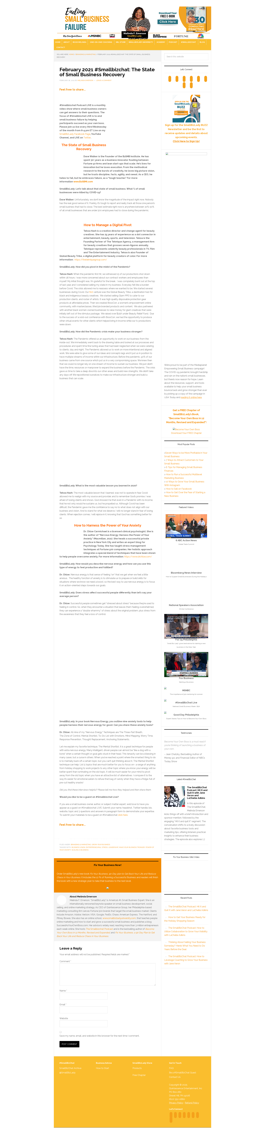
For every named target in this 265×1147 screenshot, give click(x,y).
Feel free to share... (72, 89)
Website (63, 1018)
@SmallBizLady (67, 1072)
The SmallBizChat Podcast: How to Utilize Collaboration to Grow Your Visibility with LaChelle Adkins (185, 931)
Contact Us (175, 1077)
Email (62, 1004)
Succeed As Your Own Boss (132, 21)
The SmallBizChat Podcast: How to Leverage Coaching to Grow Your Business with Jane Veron (186, 960)
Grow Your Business (101, 844)
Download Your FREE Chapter (186, 433)
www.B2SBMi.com (83, 181)
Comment (65, 961)
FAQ (171, 1068)
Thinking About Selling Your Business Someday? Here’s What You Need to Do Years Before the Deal (185, 946)
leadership (113, 847)
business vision (78, 847)
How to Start (102, 1068)
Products (137, 1068)
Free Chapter (139, 1075)
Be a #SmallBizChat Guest (182, 1072)
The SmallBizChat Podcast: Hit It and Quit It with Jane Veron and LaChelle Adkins (197, 792)
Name (63, 990)
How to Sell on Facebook (179, 488)
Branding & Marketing (81, 844)
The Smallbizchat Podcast (99, 929)
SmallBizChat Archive (70, 1068)
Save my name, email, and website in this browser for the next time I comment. (99, 1036)
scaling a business (80, 850)
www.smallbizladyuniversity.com (119, 918)
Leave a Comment (104, 80)
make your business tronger (132, 847)
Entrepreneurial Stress (97, 847)
